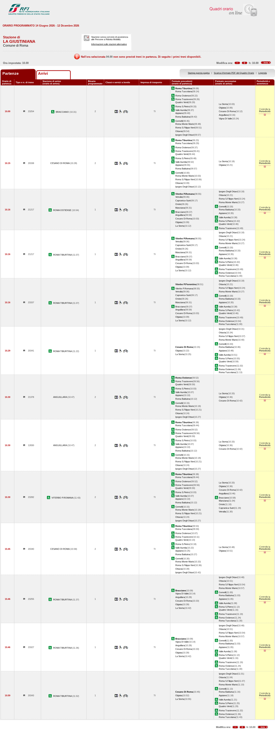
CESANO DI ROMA (60, 163)
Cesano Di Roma (227, 111)
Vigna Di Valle (225, 118)
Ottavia (178, 131)
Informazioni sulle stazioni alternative (109, 44)
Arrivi (43, 73)
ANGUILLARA (60, 397)
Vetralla (178, 197)
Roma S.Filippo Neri (185, 127)
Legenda (262, 73)
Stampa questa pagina (199, 73)
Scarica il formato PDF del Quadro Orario (234, 73)
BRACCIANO (62, 112)
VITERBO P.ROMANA (63, 498)
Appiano (179, 113)
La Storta (223, 104)
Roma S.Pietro (182, 106)
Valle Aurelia (181, 110)
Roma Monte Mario (184, 124)
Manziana (180, 208)
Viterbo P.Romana (184, 288)
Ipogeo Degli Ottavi (184, 135)
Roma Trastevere (184, 99)
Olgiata (222, 107)
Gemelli (179, 121)
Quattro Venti (181, 102)
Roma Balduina (182, 117)
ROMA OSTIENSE (62, 210)
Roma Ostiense (183, 95)
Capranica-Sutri (183, 200)
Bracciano (180, 212)
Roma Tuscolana (183, 91)
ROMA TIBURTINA (62, 255)
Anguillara (223, 115)
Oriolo (178, 204)
